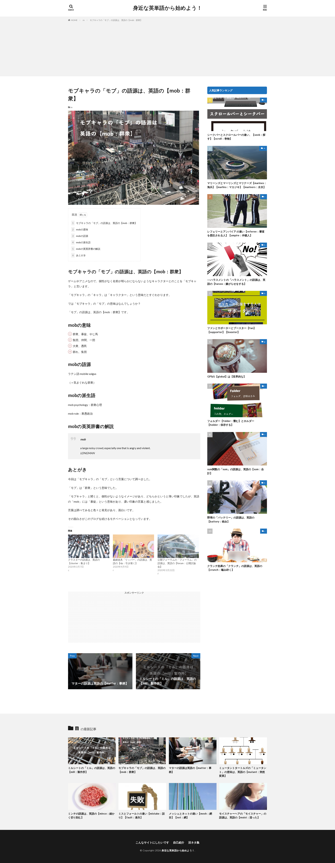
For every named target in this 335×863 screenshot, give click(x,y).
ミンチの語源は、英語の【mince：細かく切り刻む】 (91, 815)
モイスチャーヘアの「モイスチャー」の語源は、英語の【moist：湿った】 (242, 815)
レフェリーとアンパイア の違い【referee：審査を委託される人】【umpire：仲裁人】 (236, 233)
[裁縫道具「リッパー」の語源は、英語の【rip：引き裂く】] (133, 546)
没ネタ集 (193, 842)
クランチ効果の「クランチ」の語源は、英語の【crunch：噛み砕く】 (234, 567)
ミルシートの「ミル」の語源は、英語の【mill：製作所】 (91, 769)
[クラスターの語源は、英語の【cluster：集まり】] (88, 546)
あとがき (79, 255)
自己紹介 (178, 842)
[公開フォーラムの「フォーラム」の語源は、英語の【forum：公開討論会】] (178, 546)
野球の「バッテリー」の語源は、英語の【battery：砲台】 (230, 519)
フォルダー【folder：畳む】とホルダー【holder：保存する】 (230, 422)
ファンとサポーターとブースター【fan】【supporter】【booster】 (231, 330)
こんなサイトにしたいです (152, 842)
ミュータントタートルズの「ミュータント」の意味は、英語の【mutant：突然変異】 (242, 771)
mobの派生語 (81, 242)
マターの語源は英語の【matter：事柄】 (190, 769)
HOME (74, 20)
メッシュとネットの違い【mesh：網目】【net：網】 (190, 815)
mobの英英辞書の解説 (86, 248)
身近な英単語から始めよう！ (167, 7)
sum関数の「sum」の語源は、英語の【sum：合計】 (235, 471)
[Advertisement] (167, 48)
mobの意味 (80, 229)
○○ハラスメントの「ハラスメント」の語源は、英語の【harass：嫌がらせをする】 (236, 281)
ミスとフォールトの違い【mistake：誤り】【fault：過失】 (141, 815)
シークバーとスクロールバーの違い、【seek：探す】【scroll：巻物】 (236, 136)
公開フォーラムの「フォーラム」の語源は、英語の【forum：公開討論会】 (177, 563)
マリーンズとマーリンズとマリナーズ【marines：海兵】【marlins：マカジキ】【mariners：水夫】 (237, 185)
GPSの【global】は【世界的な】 (226, 376)
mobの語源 (80, 235)
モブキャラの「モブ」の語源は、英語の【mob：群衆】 (116, 20)
